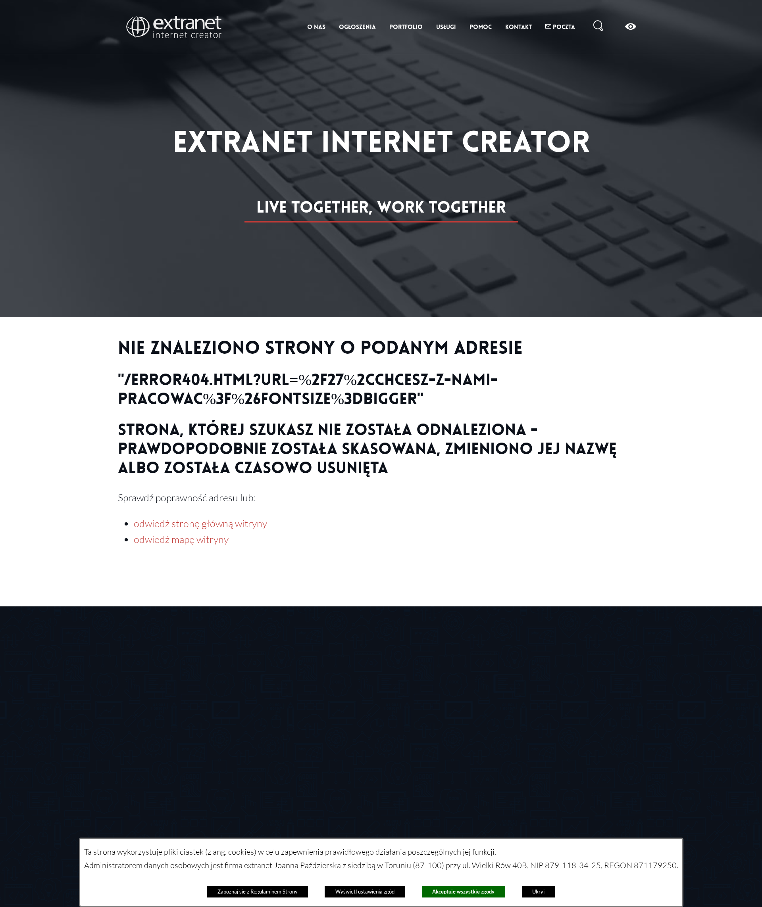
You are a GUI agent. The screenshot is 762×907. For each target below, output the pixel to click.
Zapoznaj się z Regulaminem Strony (257, 891)
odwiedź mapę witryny (181, 539)
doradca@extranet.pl (369, 706)
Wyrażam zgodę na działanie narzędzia (522, 705)
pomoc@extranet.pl (366, 678)
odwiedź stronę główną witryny (200, 523)
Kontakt (518, 27)
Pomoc (481, 27)
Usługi (446, 27)
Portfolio (406, 27)
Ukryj (538, 891)
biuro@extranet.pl (173, 704)
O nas (316, 27)
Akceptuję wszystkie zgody (463, 891)
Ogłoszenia (357, 27)
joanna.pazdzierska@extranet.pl (387, 763)
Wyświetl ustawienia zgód (364, 891)
